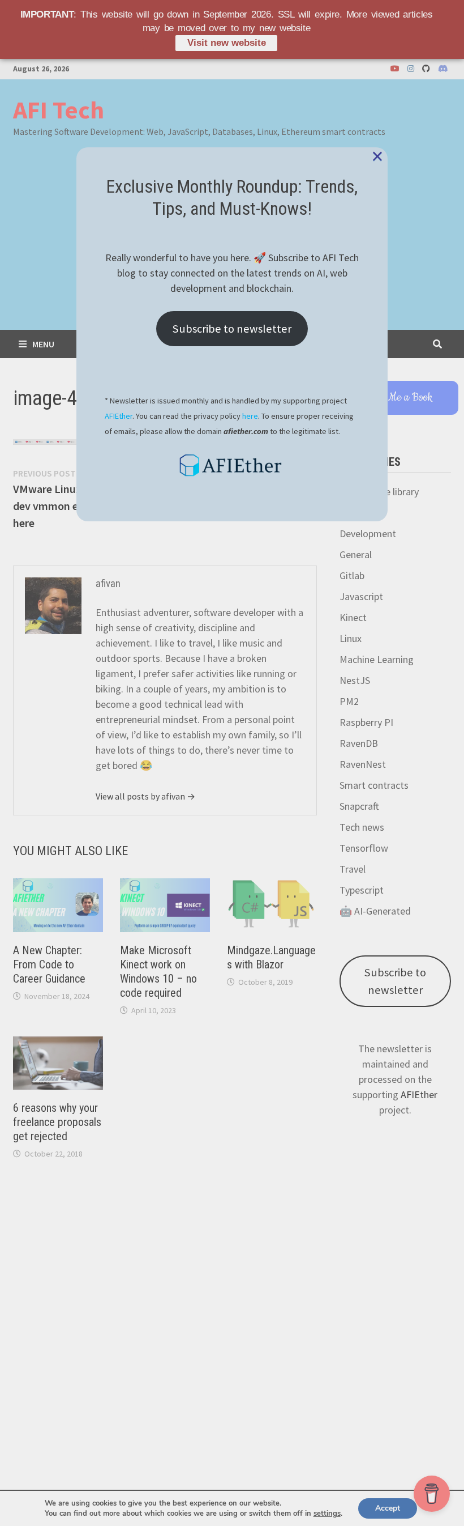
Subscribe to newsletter (232, 328)
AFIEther (118, 416)
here (250, 416)
